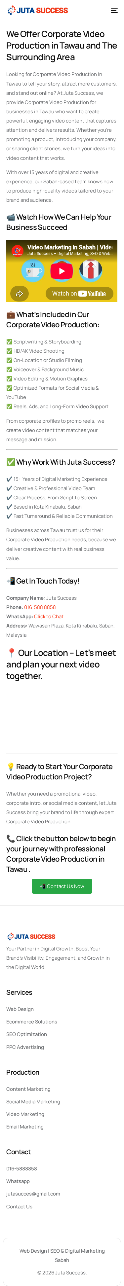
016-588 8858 (40, 607)
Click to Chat (48, 616)
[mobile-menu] (112, 10)
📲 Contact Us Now (62, 886)
